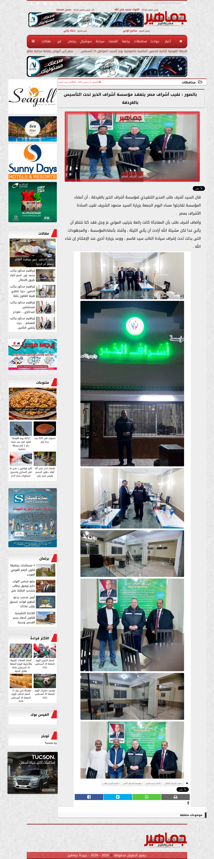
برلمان (44, 558)
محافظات (189, 82)
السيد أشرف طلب (110, 783)
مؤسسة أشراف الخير (132, 783)
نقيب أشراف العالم (173, 783)
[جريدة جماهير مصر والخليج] (32, 97)
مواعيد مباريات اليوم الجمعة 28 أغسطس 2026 (45, 694)
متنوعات (42, 383)
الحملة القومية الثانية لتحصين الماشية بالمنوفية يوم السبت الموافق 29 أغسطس (134, 51)
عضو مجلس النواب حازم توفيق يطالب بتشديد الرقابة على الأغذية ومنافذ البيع (33, 586)
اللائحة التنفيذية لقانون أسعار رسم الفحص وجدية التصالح (34, 618)
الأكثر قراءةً (39, 638)
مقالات (43, 233)
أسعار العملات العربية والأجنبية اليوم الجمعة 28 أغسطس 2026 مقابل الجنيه (21, 665)
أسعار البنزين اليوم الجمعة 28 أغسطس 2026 (45, 664)
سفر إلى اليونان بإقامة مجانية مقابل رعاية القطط (40, 51)
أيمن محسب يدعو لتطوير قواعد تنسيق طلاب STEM (22, 602)
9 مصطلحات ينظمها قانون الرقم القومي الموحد (22, 570)
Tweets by (51, 743)
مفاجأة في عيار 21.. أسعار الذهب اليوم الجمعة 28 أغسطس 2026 (21, 695)
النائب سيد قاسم (153, 783)
